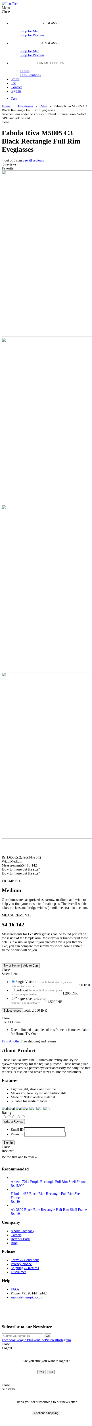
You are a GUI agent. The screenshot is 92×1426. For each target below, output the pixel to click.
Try (13, 83)
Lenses (24, 71)
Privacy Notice (21, 1264)
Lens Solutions (30, 75)
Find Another (11, 1041)
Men (43, 106)
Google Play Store (19, 1315)
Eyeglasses (25, 106)
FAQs (15, 1289)
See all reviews (33, 160)
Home (6, 106)
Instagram (64, 1340)
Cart (14, 98)
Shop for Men (29, 31)
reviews (9, 164)
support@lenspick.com (27, 1297)
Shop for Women (32, 35)
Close (6, 1147)
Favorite (7, 168)
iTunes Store (57, 1315)
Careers (16, 1235)
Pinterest (51, 1340)
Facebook (9, 1340)
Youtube (39, 1340)
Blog (14, 1243)
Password (17, 1134)
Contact (16, 87)
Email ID (17, 1129)
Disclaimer (18, 1272)
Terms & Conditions (25, 1260)
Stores (15, 79)
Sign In (16, 91)
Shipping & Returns (25, 1268)
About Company (22, 1231)
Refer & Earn (20, 1239)
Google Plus (24, 1340)
